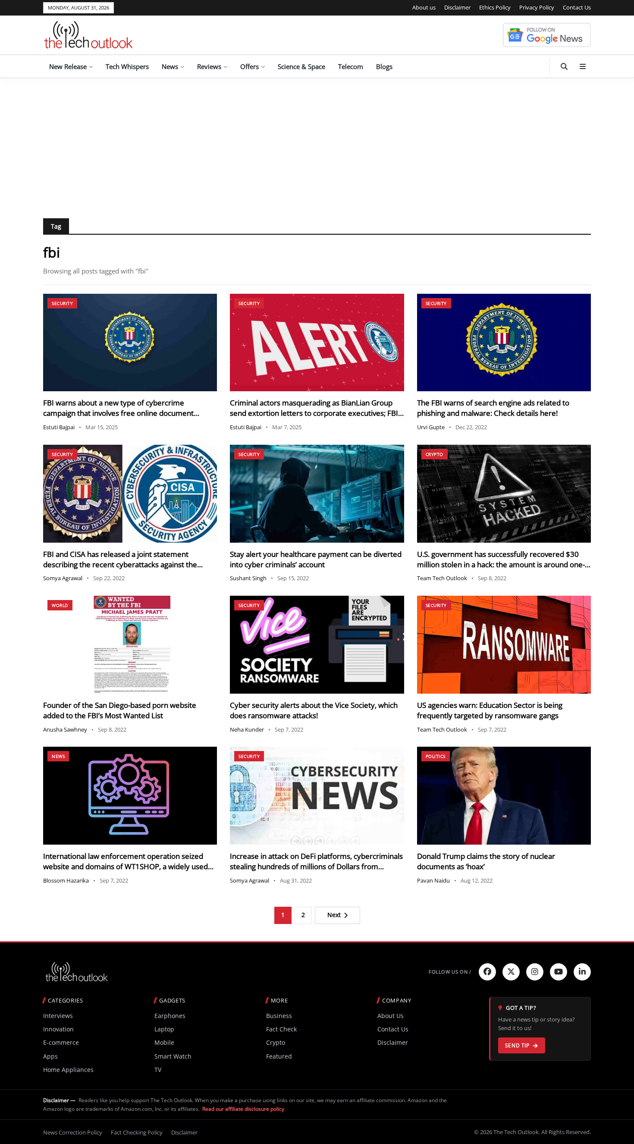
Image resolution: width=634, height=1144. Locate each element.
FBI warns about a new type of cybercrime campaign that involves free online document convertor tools (118, 413)
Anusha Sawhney (65, 729)
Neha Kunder (247, 729)
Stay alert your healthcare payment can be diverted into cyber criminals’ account (316, 559)
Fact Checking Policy (137, 1132)
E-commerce (61, 1042)
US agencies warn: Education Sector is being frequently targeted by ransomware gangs (489, 710)
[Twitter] (511, 972)
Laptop (164, 1029)
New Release (68, 66)
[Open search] (564, 66)
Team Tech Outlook (442, 578)
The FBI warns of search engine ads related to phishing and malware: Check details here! (493, 408)
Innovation (58, 1029)
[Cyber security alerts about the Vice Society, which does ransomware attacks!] (317, 645)
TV (157, 1069)
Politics (436, 756)
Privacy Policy (536, 7)
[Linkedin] (582, 972)
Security (62, 303)
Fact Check (281, 1029)
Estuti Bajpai (59, 427)
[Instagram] (534, 972)
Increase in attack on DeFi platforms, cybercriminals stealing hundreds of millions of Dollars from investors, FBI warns (316, 866)
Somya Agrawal (62, 578)
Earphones (169, 1016)
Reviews (209, 66)
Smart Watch (172, 1056)
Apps (50, 1056)
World (60, 605)
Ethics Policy (495, 7)
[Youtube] (558, 972)
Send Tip (517, 1045)
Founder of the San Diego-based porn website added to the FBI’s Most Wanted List (119, 710)
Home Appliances (68, 1069)
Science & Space (301, 66)
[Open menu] (582, 66)
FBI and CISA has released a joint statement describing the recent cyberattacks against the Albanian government (120, 564)
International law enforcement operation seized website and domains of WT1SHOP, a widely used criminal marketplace (125, 866)
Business (279, 1016)
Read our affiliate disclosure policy (243, 1109)
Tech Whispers (127, 66)
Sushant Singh (248, 578)
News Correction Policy (72, 1132)
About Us (390, 1016)
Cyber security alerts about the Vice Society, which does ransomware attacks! (314, 710)
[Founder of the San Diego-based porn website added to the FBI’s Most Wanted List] (130, 645)
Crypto (434, 454)
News (170, 66)
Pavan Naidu (433, 880)
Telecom (350, 66)
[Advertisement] (317, 142)
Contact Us (577, 7)
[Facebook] (487, 972)
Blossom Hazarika (66, 880)
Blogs (384, 66)
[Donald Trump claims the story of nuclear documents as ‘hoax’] (504, 796)
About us (424, 7)
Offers (249, 66)
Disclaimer (457, 7)
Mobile (164, 1042)
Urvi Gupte (431, 427)
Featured (279, 1056)
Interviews (58, 1016)
